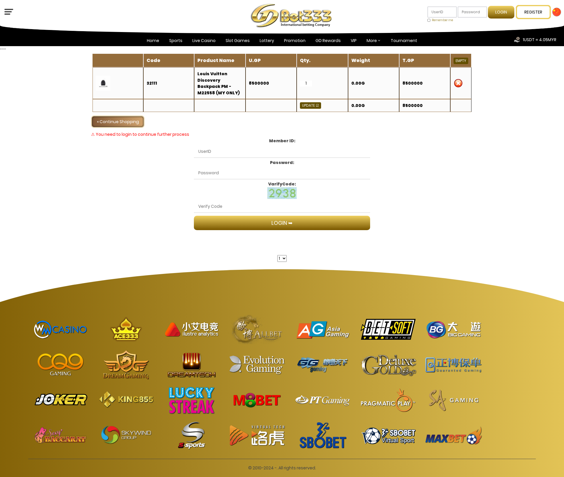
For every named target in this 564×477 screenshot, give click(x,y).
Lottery (267, 40)
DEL (458, 83)
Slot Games (238, 40)
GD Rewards (328, 40)
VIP (354, 40)
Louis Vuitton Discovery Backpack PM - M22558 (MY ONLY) (218, 83)
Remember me (442, 20)
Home (153, 40)
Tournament (404, 40)
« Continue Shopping (118, 122)
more (372, 40)
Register (533, 12)
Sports (175, 40)
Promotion (295, 40)
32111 (152, 83)
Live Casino (204, 40)
